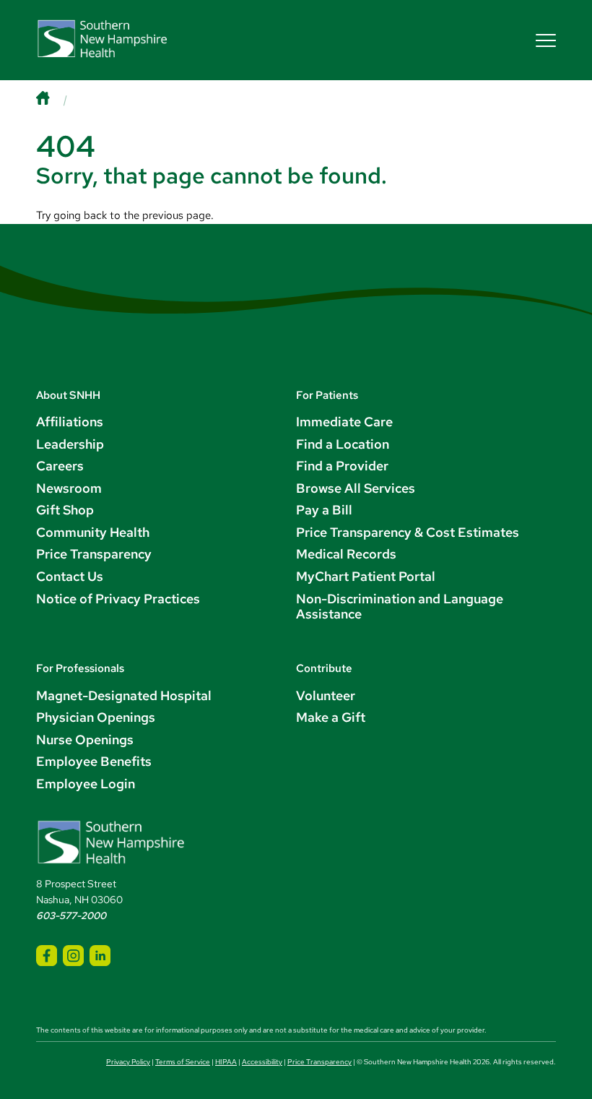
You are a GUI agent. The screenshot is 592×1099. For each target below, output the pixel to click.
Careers (60, 465)
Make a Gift (330, 717)
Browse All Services (355, 488)
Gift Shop (65, 509)
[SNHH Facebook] (46, 955)
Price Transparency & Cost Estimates (407, 532)
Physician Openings (95, 717)
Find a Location (342, 444)
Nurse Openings (85, 739)
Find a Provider (342, 465)
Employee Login (85, 783)
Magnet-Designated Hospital (124, 695)
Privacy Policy (128, 1061)
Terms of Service (182, 1061)
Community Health (92, 532)
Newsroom (69, 488)
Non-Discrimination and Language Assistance (399, 606)
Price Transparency (94, 554)
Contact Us (69, 576)
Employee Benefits (94, 761)
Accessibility (262, 1061)
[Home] (56, 99)
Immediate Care (344, 421)
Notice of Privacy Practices (118, 598)
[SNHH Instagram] (73, 955)
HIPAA (226, 1061)
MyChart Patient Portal (365, 576)
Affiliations (69, 421)
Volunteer (325, 695)
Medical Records (346, 554)
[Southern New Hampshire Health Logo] (111, 861)
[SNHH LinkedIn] (100, 955)
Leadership (70, 444)
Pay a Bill (324, 509)
